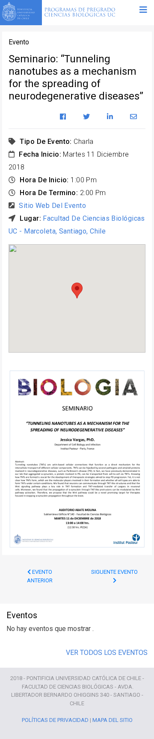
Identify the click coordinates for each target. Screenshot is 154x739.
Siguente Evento (114, 572)
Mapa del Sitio (112, 720)
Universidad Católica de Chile (21, 11)
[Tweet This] (86, 117)
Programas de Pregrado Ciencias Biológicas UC (80, 13)
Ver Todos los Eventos (107, 652)
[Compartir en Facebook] (63, 117)
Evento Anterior (40, 576)
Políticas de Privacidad (55, 720)
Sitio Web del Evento (52, 206)
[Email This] (133, 117)
